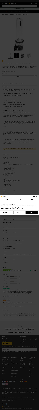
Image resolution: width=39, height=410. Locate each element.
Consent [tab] (6, 199)
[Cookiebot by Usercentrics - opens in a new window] (33, 196)
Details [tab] (19, 199)
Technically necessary (7, 212)
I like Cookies (32, 212)
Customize (19, 212)
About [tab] (32, 199)
